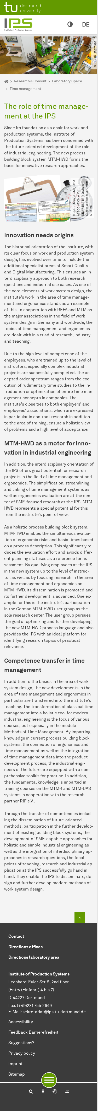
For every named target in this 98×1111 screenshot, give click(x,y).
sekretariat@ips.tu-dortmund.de (54, 1011)
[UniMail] (67, 1092)
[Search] (31, 1092)
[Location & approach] (42, 1092)
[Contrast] (70, 25)
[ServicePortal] (54, 1092)
